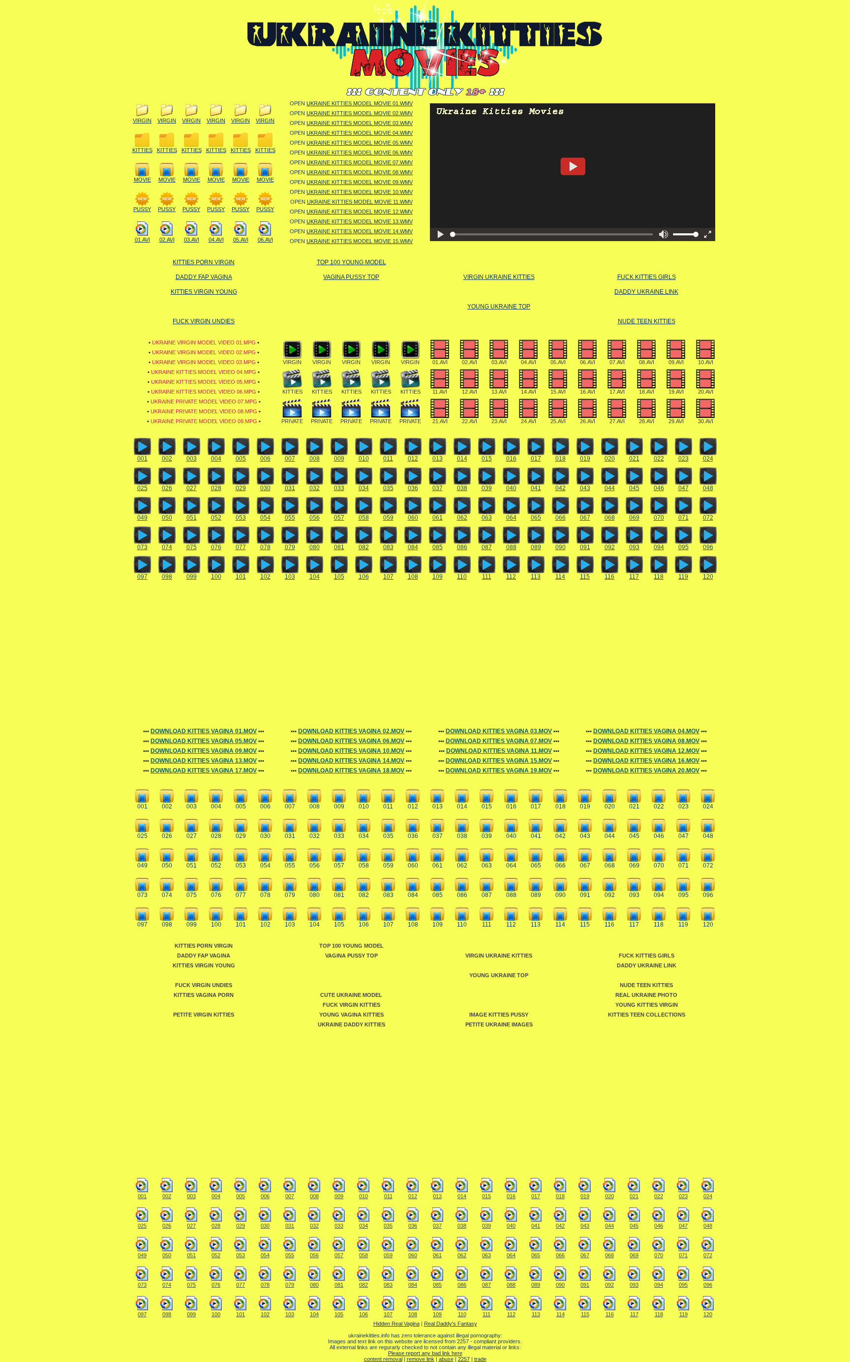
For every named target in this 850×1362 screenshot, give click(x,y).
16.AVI (587, 392)
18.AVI (646, 392)
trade (480, 1359)
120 (708, 576)
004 (216, 458)
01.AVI (142, 240)
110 (462, 576)
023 (683, 458)
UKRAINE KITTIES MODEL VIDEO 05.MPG (203, 382)
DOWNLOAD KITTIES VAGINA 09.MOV (204, 750)
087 (487, 547)
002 (167, 458)
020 (610, 458)
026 (167, 488)
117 (634, 576)
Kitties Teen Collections (646, 1015)
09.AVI (676, 362)
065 (536, 517)
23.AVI (499, 421)
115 (585, 576)
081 (339, 547)
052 (216, 517)
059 (388, 517)
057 (339, 517)
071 (683, 517)
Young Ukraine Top (498, 306)
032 (314, 488)
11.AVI (439, 392)
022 (659, 458)
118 (659, 576)
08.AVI (646, 362)
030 (265, 488)
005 (241, 458)
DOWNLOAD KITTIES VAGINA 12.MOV (646, 750)
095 (683, 547)
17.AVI (617, 392)
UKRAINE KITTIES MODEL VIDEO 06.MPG (203, 392)
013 (437, 458)
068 (610, 517)
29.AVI (676, 421)
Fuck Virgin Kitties (351, 1005)
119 (683, 576)
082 (364, 547)
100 (216, 576)
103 (290, 576)
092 (610, 547)
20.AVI (705, 392)
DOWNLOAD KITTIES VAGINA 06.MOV (351, 741)
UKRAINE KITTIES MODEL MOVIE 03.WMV (359, 123)
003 (191, 458)
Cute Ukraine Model (351, 995)
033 (339, 488)
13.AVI (499, 392)
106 (364, 576)
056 (314, 517)
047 (683, 488)
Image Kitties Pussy (498, 1015)
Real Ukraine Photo (646, 995)
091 (585, 547)
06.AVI (265, 240)
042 (560, 488)
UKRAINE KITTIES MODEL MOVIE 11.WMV (360, 202)
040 (511, 488)
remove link (420, 1359)
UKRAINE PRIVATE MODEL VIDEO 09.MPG (204, 421)
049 (142, 517)
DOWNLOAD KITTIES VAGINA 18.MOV (351, 770)
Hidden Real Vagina (396, 1324)
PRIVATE (292, 421)
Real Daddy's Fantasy (450, 1324)
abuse (446, 1359)
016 (511, 458)
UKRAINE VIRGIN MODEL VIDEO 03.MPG (204, 362)
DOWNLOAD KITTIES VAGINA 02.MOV (351, 731)
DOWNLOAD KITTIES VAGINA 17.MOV (204, 770)
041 (536, 488)
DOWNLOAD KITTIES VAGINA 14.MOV (351, 760)
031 (290, 488)
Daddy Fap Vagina (204, 277)
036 (413, 488)
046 (659, 488)
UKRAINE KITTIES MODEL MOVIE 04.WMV (359, 133)
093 (634, 547)
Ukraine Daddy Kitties (351, 1024)
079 (290, 547)
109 (437, 576)
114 (560, 576)
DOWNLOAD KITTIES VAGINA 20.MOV (646, 770)
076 (216, 547)
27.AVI (617, 421)
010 (364, 458)
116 (609, 576)
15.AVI (558, 392)
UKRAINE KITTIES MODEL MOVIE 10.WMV (359, 192)
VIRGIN (142, 121)
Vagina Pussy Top (351, 277)
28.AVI (646, 421)
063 (487, 517)
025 (142, 488)
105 (339, 576)
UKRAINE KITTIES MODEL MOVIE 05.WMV (359, 143)
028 (216, 488)
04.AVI (216, 240)
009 (339, 458)
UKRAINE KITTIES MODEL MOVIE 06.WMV (359, 152)
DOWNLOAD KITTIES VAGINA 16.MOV (646, 760)
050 (167, 517)
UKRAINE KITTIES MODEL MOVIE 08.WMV (359, 172)
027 (191, 488)
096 (708, 547)
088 (511, 547)
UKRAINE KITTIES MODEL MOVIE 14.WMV (359, 231)
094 (659, 547)
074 (167, 547)
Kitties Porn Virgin (204, 262)
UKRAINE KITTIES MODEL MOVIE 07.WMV (359, 162)
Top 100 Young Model (351, 262)
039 (487, 488)
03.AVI (191, 240)
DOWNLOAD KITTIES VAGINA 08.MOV (646, 741)
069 (634, 517)
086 (462, 547)
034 (364, 488)
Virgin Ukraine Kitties (499, 277)
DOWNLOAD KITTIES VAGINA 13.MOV (204, 760)
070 (659, 517)
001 (142, 458)
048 (708, 488)
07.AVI (617, 362)
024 (708, 458)
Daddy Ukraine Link (646, 291)
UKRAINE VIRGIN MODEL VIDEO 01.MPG (204, 342)
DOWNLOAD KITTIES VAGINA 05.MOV (204, 741)
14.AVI (528, 392)
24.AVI (528, 421)
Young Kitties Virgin (646, 1005)
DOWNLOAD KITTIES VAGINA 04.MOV (646, 731)
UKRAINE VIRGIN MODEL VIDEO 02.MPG (204, 352)
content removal (383, 1359)
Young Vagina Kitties (351, 1015)
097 (142, 576)
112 (511, 576)
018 (560, 458)
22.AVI (469, 421)
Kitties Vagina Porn (204, 995)
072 (708, 517)
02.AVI (167, 240)
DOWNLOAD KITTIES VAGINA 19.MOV (499, 770)
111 (486, 576)
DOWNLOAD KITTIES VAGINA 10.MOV (351, 750)
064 (511, 517)
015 (487, 458)
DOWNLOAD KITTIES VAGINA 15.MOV (499, 760)
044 (610, 488)
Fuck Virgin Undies (204, 321)
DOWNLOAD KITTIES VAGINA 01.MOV (204, 731)
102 (265, 576)
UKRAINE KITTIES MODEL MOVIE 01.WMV (359, 103)
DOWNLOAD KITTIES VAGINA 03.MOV (499, 731)
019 (585, 458)
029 (241, 488)
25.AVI (558, 421)
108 (413, 576)
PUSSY (142, 209)
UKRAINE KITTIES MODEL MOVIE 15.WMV (359, 241)
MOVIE (142, 180)
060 (413, 517)
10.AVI (705, 362)
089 (536, 547)
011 (388, 458)
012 (413, 458)
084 (413, 547)
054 (265, 517)
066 (560, 517)
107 (388, 576)
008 (314, 458)
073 (142, 547)
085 (437, 547)
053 (241, 517)
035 (388, 488)
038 (462, 488)
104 (314, 576)
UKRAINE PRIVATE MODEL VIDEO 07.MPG (204, 401)
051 (191, 517)
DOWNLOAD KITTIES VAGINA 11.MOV (499, 750)
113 (536, 576)
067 (585, 517)
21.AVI (440, 421)
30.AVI (705, 421)
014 (462, 458)
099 (191, 576)
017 (536, 458)
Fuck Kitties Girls (646, 277)
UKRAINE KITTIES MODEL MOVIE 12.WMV (359, 212)
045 (634, 488)
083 (388, 547)
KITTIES (142, 150)
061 (437, 517)
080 (314, 547)
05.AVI (240, 240)
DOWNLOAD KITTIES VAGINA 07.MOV (499, 741)
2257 (464, 1359)
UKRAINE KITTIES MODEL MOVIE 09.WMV (359, 182)
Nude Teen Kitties (646, 321)
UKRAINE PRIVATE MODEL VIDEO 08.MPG (204, 411)
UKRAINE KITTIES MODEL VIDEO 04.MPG (203, 372)
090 (560, 547)
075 (191, 547)
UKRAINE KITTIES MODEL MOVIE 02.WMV (359, 113)
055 (290, 517)
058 (364, 517)
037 (437, 488)
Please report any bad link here (425, 1353)
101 (241, 576)
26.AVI (587, 421)
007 (290, 458)
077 (241, 547)
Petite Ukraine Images (499, 1024)
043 (585, 488)
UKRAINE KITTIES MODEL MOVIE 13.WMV (359, 221)
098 (167, 576)
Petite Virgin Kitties (203, 1015)
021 (634, 458)
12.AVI (469, 392)
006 (265, 458)
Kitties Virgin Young (204, 291)
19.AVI (676, 392)
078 (265, 547)
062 (462, 517)
